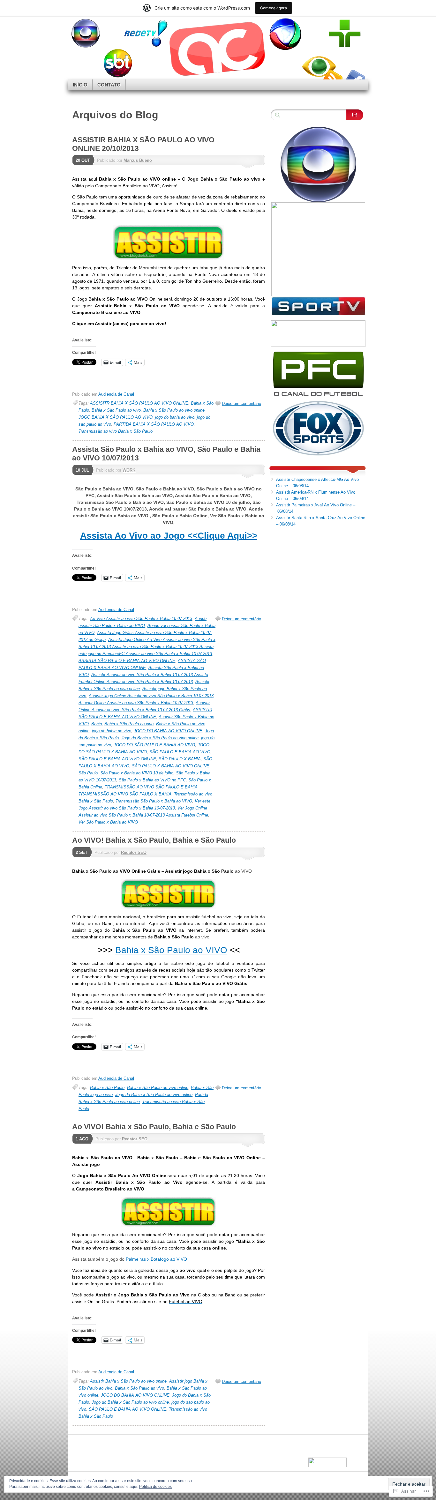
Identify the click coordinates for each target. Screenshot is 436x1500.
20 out (83, 160)
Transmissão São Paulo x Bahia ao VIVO (154, 801)
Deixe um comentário (241, 403)
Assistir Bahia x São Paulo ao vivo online (128, 1381)
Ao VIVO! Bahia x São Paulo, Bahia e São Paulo (154, 840)
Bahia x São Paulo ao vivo (116, 410)
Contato (109, 84)
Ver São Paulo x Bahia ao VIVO (108, 822)
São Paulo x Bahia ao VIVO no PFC (152, 780)
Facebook (354, 77)
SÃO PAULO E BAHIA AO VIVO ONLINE (117, 759)
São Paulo (88, 773)
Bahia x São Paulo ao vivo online (174, 410)
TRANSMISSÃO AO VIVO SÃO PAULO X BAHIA (125, 794)
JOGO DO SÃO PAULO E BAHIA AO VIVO (154, 745)
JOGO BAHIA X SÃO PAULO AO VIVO (116, 417)
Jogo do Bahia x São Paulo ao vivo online (160, 737)
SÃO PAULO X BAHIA (180, 759)
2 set (81, 852)
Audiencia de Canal (116, 394)
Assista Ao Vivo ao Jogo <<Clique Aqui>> (168, 536)
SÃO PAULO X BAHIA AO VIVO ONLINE (170, 766)
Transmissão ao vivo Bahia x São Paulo (116, 431)
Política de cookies (155, 1486)
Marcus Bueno (138, 160)
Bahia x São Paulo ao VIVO (171, 950)
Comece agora (273, 7)
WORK (129, 470)
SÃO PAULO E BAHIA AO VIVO (179, 752)
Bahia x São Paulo (107, 1087)
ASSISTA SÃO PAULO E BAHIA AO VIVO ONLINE (127, 660)
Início (80, 84)
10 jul (82, 470)
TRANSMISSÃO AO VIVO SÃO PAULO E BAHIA (151, 787)
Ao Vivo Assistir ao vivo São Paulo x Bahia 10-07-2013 (141, 618)
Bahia (96, 723)
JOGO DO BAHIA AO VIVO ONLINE (168, 730)
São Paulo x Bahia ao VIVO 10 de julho (136, 773)
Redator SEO (134, 852)
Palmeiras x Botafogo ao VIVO (156, 1259)
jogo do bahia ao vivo (174, 417)
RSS (332, 77)
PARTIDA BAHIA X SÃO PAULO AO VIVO (154, 424)
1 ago (82, 1139)
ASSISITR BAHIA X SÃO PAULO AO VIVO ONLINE (139, 403)
